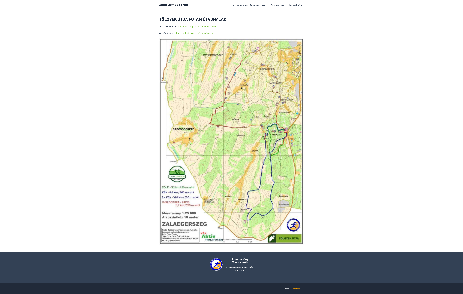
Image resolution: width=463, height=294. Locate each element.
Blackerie (296, 289)
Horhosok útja (295, 5)
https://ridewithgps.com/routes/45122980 (196, 26)
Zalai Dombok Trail (173, 5)
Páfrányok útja (277, 5)
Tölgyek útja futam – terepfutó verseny (248, 5)
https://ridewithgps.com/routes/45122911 (195, 33)
